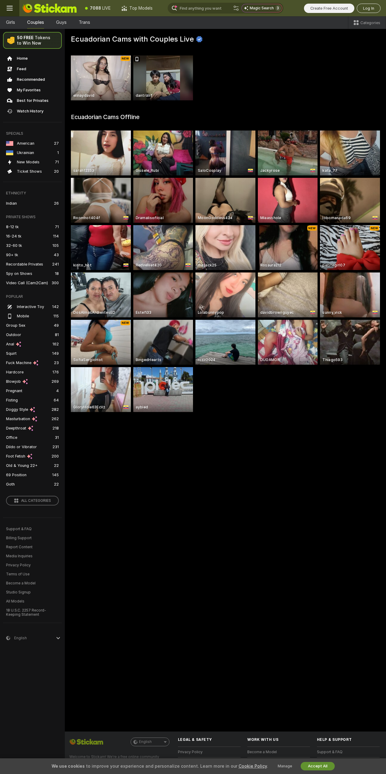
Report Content (19, 547)
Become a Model (21, 583)
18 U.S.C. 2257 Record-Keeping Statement (26, 612)
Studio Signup (18, 592)
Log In (368, 8)
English (145, 742)
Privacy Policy (18, 565)
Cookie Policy (253, 766)
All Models (15, 601)
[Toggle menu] (9, 8)
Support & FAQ (19, 529)
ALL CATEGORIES (36, 501)
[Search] (236, 8)
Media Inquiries (19, 556)
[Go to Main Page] (49, 8)
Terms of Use (18, 574)
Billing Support (19, 538)
